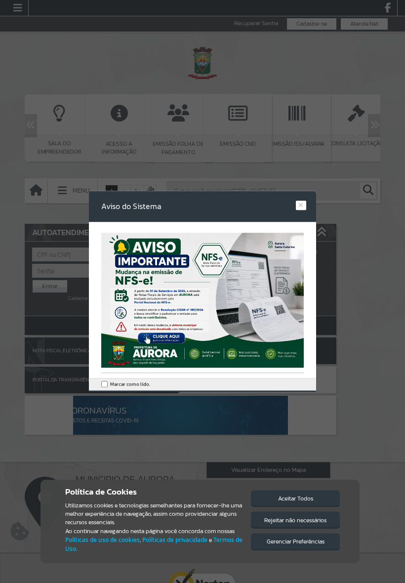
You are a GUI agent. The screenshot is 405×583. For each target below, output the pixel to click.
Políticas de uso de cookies (102, 540)
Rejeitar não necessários (295, 520)
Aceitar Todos (295, 498)
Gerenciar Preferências (295, 541)
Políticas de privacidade (174, 540)
